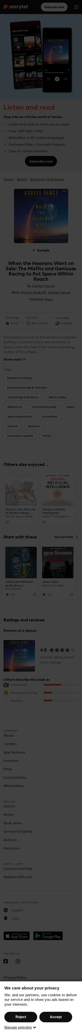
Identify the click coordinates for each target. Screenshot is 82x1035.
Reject (21, 1017)
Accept (56, 1017)
